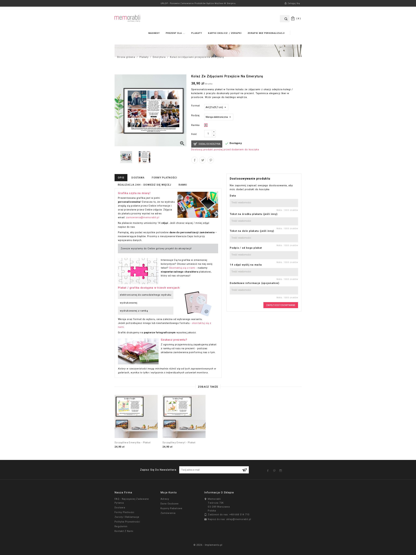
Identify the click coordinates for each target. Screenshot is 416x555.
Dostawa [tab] (137, 177)
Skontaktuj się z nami (182, 268)
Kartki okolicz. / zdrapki (225, 33)
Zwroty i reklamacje (127, 517)
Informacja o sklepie (219, 492)
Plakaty (196, 33)
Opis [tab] (121, 177)
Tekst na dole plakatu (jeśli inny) (252, 230)
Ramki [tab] (183, 184)
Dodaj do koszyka (210, 144)
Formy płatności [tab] (164, 177)
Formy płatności (124, 512)
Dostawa (120, 507)
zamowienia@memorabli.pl (142, 217)
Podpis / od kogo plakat (246, 247)
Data (233, 195)
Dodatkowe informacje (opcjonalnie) (254, 283)
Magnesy (154, 33)
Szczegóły (136, 431)
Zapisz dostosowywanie (280, 305)
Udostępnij (194, 160)
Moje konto (169, 492)
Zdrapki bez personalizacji (266, 33)
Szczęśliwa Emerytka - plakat (133, 442)
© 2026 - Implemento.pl (208, 545)
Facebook (268, 469)
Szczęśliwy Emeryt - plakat (179, 442)
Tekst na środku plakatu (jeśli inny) (254, 214)
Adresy (165, 499)
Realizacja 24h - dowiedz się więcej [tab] (144, 184)
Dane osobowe (170, 503)
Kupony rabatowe (171, 508)
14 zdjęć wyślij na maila (246, 264)
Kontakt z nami (124, 531)
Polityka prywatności (127, 521)
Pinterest (211, 160)
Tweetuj (202, 160)
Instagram (281, 469)
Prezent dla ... (175, 33)
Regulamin (121, 526)
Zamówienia (168, 513)
